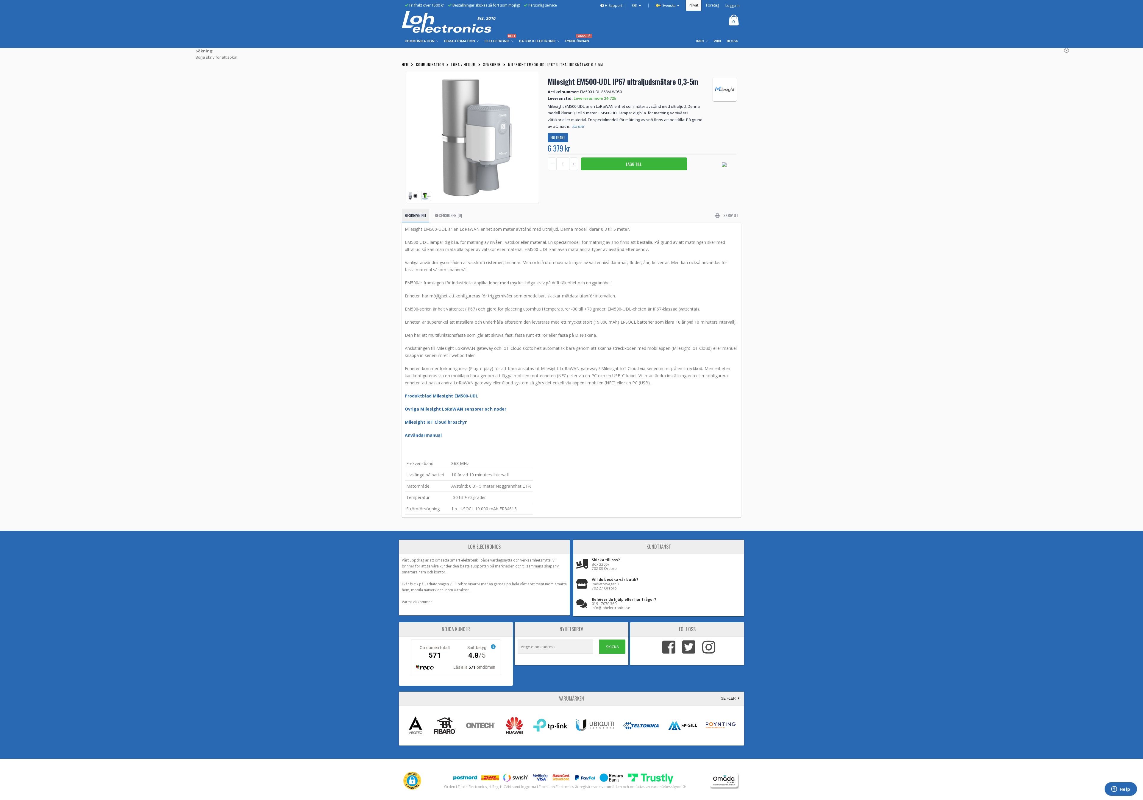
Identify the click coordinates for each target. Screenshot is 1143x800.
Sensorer (492, 64)
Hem (405, 64)
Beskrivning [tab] (415, 215)
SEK (634, 5)
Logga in (732, 5)
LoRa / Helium (463, 64)
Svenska (668, 5)
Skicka (612, 646)
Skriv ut (730, 215)
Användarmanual (423, 435)
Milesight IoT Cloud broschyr (436, 422)
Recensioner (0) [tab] (448, 215)
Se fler (729, 698)
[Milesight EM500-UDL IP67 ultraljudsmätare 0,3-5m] (472, 137)
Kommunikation (430, 64)
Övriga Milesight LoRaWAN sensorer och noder (455, 409)
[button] (412, 781)
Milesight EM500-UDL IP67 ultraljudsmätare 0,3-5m (555, 64)
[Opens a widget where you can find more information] (1120, 789)
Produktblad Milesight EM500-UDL (441, 396)
